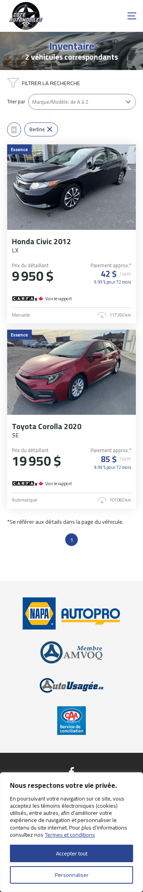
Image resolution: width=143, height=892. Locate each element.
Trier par (16, 102)
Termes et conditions (70, 835)
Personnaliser (72, 875)
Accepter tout (71, 853)
